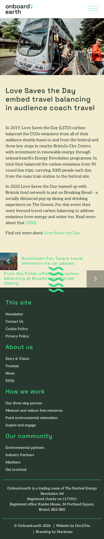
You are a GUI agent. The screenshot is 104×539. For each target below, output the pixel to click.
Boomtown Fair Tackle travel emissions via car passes (52, 261)
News (10, 374)
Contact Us (14, 322)
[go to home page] (19, 9)
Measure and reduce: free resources (34, 411)
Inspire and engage (21, 425)
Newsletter (14, 314)
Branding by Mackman (54, 532)
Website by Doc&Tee (73, 526)
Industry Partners (20, 455)
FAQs (10, 381)
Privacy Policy (17, 336)
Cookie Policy (17, 329)
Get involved (16, 470)
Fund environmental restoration (32, 418)
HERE (30, 223)
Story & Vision (18, 359)
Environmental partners (25, 448)
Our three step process (24, 403)
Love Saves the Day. (62, 233)
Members (13, 462)
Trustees (12, 366)
